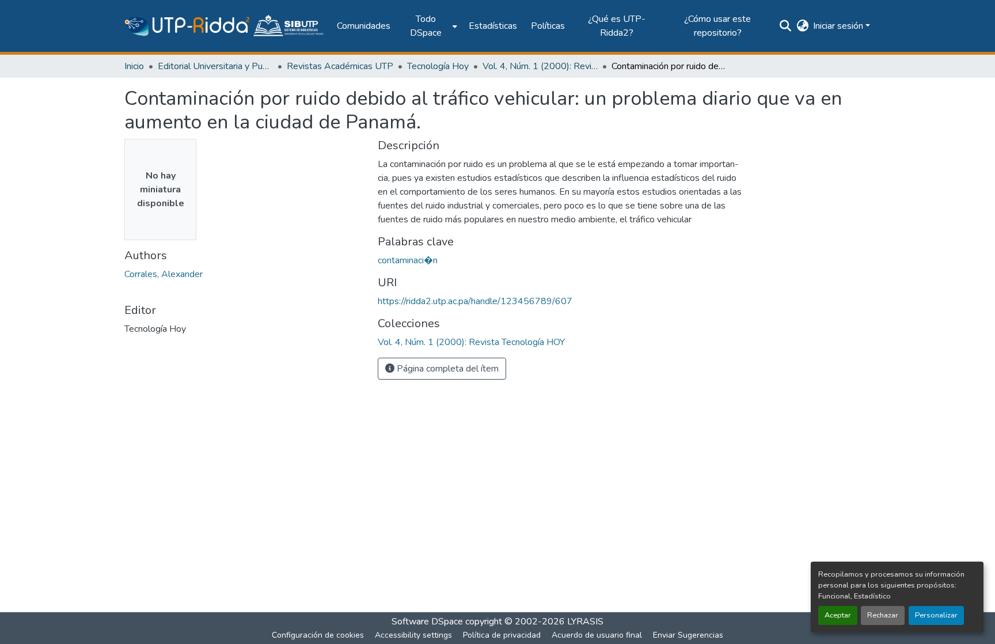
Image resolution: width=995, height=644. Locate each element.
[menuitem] (429, 26)
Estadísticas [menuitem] (493, 26)
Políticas (548, 26)
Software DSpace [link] (427, 621)
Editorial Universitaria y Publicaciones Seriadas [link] (215, 66)
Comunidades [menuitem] (363, 26)
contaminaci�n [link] (408, 260)
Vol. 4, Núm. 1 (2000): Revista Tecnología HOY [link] (540, 66)
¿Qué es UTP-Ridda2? (616, 26)
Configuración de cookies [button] (318, 635)
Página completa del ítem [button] (446, 368)
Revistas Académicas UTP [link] (340, 66)
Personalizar (936, 615)
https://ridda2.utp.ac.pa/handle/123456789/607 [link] (475, 301)
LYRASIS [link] (585, 621)
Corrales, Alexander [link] (163, 274)
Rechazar (882, 615)
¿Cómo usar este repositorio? (717, 26)
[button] (224, 25)
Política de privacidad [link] (502, 635)
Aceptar (838, 615)
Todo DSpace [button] (426, 26)
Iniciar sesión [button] (839, 26)
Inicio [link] (134, 66)
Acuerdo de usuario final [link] (597, 635)
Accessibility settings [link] (413, 635)
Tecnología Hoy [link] (438, 66)
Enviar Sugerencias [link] (688, 635)
